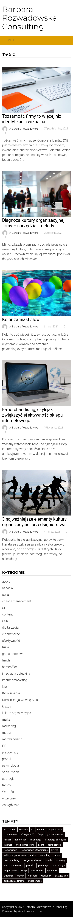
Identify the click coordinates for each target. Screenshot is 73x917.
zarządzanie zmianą (14, 881)
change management (16, 601)
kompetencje (54, 844)
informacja (35, 839)
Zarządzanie (10, 805)
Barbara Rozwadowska (25, 128)
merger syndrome (32, 860)
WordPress (25, 911)
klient (5, 686)
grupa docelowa (13, 654)
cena (5, 594)
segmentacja (10, 870)
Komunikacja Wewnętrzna (20, 700)
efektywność (11, 640)
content (7, 614)
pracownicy (10, 752)
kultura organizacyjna (16, 713)
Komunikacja (11, 693)
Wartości (8, 792)
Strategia (8, 875)
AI (5, 829)
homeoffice (10, 667)
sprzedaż (52, 870)
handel (6, 660)
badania (7, 588)
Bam (41, 911)
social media (10, 772)
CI (3, 608)
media (6, 732)
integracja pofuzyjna (16, 673)
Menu (11, 40)
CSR (5, 621)
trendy (6, 785)
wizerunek (9, 798)
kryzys (6, 706)
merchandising (12, 739)
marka (6, 719)
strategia (8, 778)
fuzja (5, 647)
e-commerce (11, 634)
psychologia (10, 765)
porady (48, 860)
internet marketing (14, 680)
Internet (8, 844)
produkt (7, 759)
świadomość (35, 881)
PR (4, 746)
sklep (24, 870)
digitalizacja (10, 627)
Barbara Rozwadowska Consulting (29, 17)
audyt (6, 581)
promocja (43, 865)
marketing (9, 726)
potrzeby (60, 860)
